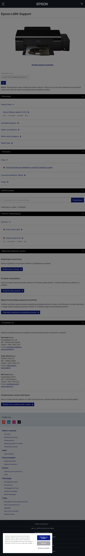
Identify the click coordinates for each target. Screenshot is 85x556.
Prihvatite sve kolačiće (43, 538)
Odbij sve (43, 543)
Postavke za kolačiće (43, 548)
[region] (27, 543)
